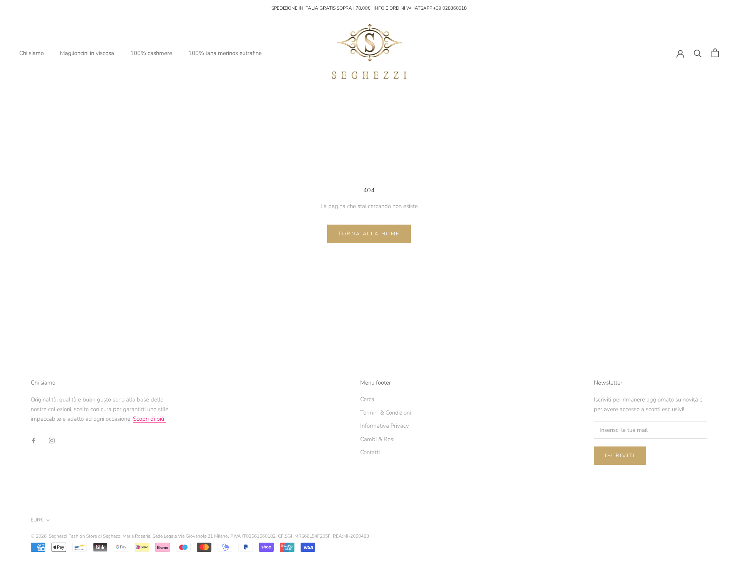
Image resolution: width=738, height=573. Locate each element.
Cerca (367, 399)
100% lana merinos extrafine (225, 53)
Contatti (370, 452)
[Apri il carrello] (715, 52)
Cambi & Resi (377, 439)
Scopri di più (149, 419)
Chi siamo (31, 53)
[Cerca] (698, 53)
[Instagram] (52, 440)
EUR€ (37, 519)
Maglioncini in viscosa (87, 53)
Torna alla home (369, 233)
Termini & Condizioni (385, 412)
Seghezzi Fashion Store (73, 536)
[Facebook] (34, 440)
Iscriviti (620, 455)
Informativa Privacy (384, 426)
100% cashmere (151, 53)
